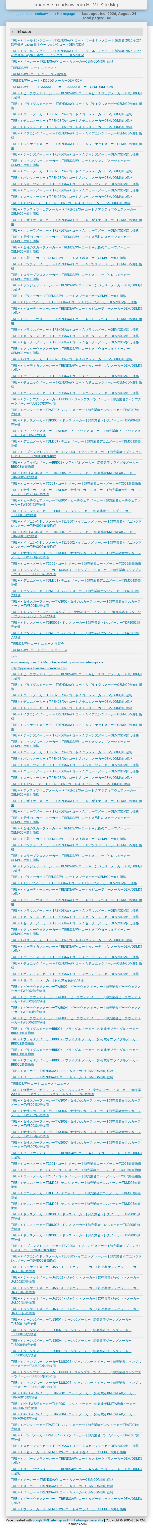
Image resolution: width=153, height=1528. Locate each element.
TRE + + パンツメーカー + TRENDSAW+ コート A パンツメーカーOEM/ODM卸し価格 (71, 178)
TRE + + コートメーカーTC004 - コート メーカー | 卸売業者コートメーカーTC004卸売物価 (76, 1176)
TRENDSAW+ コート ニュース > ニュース (40, 1083)
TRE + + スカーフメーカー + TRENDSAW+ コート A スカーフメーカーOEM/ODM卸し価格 (75, 230)
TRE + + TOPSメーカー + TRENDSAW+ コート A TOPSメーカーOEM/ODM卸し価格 (70, 203)
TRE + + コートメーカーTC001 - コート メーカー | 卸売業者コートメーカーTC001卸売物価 (76, 1164)
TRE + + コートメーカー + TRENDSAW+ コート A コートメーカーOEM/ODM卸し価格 (71, 114)
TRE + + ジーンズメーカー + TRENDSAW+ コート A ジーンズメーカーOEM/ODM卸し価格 (75, 154)
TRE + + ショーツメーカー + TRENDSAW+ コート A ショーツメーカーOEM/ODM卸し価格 (75, 184)
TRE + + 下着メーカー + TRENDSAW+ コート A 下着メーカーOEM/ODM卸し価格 (68, 258)
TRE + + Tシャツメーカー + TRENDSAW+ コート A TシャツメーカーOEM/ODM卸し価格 (74, 302)
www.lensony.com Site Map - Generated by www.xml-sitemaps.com (58, 662)
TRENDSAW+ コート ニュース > (33, 68)
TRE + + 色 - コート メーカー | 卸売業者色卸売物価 (47, 980)
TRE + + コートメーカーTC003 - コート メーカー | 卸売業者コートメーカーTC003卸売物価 (76, 483)
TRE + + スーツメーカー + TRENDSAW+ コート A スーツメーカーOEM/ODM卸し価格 (71, 197)
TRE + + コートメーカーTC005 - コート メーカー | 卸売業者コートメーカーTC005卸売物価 (76, 563)
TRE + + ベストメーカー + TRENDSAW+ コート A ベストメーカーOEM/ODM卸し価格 (71, 359)
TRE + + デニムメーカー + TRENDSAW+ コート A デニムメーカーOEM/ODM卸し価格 (71, 121)
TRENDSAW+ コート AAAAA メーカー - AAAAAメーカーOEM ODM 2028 (62, 87)
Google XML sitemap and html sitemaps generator (67, 1520)
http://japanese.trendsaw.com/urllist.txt (39, 668)
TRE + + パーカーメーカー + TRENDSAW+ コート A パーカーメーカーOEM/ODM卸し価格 (75, 376)
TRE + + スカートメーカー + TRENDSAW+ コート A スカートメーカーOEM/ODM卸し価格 (75, 190)
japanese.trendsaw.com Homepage (46, 14)
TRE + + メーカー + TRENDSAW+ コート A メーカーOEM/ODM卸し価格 (62, 61)
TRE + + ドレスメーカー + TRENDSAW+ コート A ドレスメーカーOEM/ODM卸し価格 (71, 127)
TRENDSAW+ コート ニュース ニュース (39, 650)
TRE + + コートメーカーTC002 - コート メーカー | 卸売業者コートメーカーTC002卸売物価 (76, 1170)
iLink (14, 656)
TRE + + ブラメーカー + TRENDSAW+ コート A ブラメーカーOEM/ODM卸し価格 (68, 296)
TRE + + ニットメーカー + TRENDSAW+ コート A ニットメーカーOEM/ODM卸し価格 (71, 171)
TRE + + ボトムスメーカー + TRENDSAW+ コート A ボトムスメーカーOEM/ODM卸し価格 (75, 393)
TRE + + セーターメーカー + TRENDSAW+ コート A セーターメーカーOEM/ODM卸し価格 (75, 336)
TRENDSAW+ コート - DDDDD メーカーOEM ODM (46, 80)
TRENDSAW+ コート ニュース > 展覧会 (39, 74)
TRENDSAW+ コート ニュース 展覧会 (37, 644)
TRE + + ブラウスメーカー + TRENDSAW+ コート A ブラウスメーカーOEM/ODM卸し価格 (75, 330)
